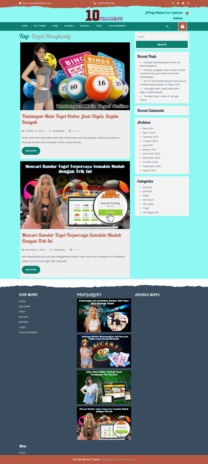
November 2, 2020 (35, 249)
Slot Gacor (148, 199)
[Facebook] (172, 3)
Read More (29, 149)
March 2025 (149, 132)
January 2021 (150, 149)
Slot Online (40, 26)
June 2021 (148, 145)
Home (24, 26)
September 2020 (152, 166)
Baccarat (69, 26)
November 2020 (151, 157)
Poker (55, 26)
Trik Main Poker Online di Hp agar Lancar (159, 98)
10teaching (58, 130)
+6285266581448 (104, 3)
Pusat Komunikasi (117, 26)
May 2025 (148, 128)
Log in (22, 452)
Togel (99, 26)
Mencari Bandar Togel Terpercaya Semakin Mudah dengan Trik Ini (71, 238)
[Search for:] (162, 36)
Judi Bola (85, 26)
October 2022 (150, 140)
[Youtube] (182, 3)
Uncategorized (150, 212)
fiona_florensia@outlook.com (35, 3)
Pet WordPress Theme (86, 459)
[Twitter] (177, 3)
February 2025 (150, 136)
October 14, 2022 (34, 130)
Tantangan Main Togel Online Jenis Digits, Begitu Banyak (70, 119)
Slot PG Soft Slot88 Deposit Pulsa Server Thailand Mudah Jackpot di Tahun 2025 (163, 82)
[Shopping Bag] (182, 26)
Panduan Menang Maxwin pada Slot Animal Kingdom (160, 64)
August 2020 (149, 170)
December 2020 (151, 153)
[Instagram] (187, 3)
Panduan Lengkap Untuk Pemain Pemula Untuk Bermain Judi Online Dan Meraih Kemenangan (162, 73)
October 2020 (150, 161)
